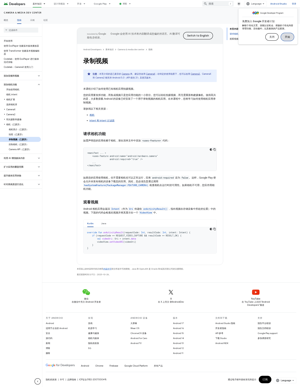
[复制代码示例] (215, 149)
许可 (62, 379)
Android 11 (178, 353)
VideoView (146, 212)
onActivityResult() (155, 208)
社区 (45, 20)
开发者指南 (220, 328)
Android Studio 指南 (225, 323)
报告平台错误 (264, 323)
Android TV (136, 343)
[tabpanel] (150, 240)
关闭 (272, 37)
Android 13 (178, 343)
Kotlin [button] (90, 223)
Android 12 (178, 348)
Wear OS (134, 328)
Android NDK (221, 343)
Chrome (99, 365)
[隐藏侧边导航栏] (38, 381)
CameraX (150, 74)
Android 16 (178, 328)
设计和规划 (59, 3)
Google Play (100, 3)
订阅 (265, 379)
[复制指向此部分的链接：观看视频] (101, 202)
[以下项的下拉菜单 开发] (86, 3)
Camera (126, 74)
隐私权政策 (93, 343)
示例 (32, 20)
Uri (131, 208)
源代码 (49, 338)
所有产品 (158, 365)
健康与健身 (93, 333)
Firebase (114, 365)
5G (89, 348)
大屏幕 (133, 323)
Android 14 (178, 338)
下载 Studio (221, 338)
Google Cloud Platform (136, 365)
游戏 (90, 323)
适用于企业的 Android (57, 328)
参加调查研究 (264, 338)
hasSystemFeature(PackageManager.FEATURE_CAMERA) (116, 185)
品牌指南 (71, 379)
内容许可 (107, 269)
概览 (6, 20)
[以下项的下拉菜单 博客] (131, 3)
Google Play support (268, 333)
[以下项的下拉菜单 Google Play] (111, 3)
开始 (287, 37)
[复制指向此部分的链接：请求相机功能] (109, 134)
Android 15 (178, 333)
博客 (125, 3)
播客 (48, 353)
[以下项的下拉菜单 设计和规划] (69, 3)
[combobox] (218, 4)
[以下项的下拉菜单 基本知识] (46, 3)
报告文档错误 (264, 328)
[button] (18, 75)
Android (50, 323)
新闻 (48, 343)
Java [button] (103, 223)
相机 (92, 115)
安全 (48, 333)
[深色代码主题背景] (211, 149)
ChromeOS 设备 (138, 333)
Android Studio (278, 3)
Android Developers (92, 49)
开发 (79, 3)
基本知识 (37, 3)
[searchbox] (21, 30)
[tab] (90, 223)
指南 (19, 20)
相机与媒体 (93, 338)
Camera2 (195, 74)
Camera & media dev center (23, 12)
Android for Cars (138, 338)
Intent (115, 208)
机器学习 (92, 328)
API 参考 (219, 333)
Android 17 (178, 323)
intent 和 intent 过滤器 (102, 120)
